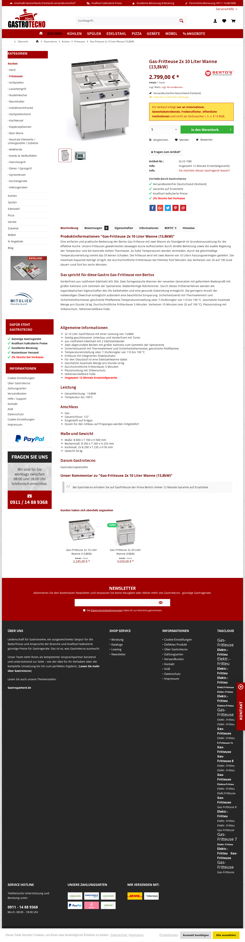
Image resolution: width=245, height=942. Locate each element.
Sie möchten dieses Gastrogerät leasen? (204, 170)
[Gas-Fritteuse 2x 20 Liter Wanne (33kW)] (125, 532)
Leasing (116, 649)
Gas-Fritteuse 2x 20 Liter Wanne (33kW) (125, 552)
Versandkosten (17, 393)
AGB (10, 409)
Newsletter (118, 654)
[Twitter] (168, 208)
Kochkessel (15, 120)
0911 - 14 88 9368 (23, 907)
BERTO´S (170, 228)
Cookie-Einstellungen (21, 378)
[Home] (41, 33)
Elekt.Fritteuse (225, 687)
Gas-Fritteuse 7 (227, 837)
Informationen (148, 228)
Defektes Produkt (175, 644)
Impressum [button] (136, 935)
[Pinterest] (175, 208)
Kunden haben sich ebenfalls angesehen (86, 510)
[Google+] (160, 208)
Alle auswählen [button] (226, 935)
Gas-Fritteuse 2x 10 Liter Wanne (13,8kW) (81, 552)
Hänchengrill (17, 162)
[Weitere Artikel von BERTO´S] (219, 73)
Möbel (12, 235)
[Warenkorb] (233, 21)
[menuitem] (225, 9)
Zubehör (13, 228)
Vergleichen (160, 140)
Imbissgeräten (18, 187)
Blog (10, 248)
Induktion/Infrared (20, 108)
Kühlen (12, 196)
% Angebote (15, 241)
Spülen (12, 202)
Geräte (12, 222)
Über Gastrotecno (19, 383)
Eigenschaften (124, 228)
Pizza (11, 215)
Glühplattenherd (19, 114)
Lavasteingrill (17, 89)
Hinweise (189, 228)
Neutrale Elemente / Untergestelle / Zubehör (23, 141)
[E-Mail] (183, 208)
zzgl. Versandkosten (172, 87)
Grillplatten (16, 82)
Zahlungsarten (17, 388)
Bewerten (206, 139)
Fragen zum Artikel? (166, 152)
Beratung (117, 639)
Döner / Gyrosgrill (20, 168)
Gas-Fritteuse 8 (227, 807)
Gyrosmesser (17, 174)
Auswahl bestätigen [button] (196, 935)
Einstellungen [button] (168, 935)
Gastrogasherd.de (19, 687)
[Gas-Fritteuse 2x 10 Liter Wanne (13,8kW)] (81, 532)
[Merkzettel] (224, 21)
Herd (12, 70)
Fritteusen (15, 76)
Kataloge (117, 644)
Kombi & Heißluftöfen (22, 156)
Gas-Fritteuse (225, 642)
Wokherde (15, 149)
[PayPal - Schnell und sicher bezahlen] (29, 438)
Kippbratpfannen (19, 127)
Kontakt (12, 404)
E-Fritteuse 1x (225, 742)
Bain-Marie (15, 133)
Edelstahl (14, 209)
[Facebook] (152, 208)
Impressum (15, 424)
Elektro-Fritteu (225, 705)
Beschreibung (69, 228)
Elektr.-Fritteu (223, 661)
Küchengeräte (17, 181)
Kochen (13, 63)
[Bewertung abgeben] (176, 71)
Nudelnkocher (17, 95)
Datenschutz (16, 414)
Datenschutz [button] (118, 935)
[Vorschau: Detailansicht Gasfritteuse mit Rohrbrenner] (80, 155)
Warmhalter (16, 101)
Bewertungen (95, 228)
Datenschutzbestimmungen (107, 610)
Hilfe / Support (17, 398)
